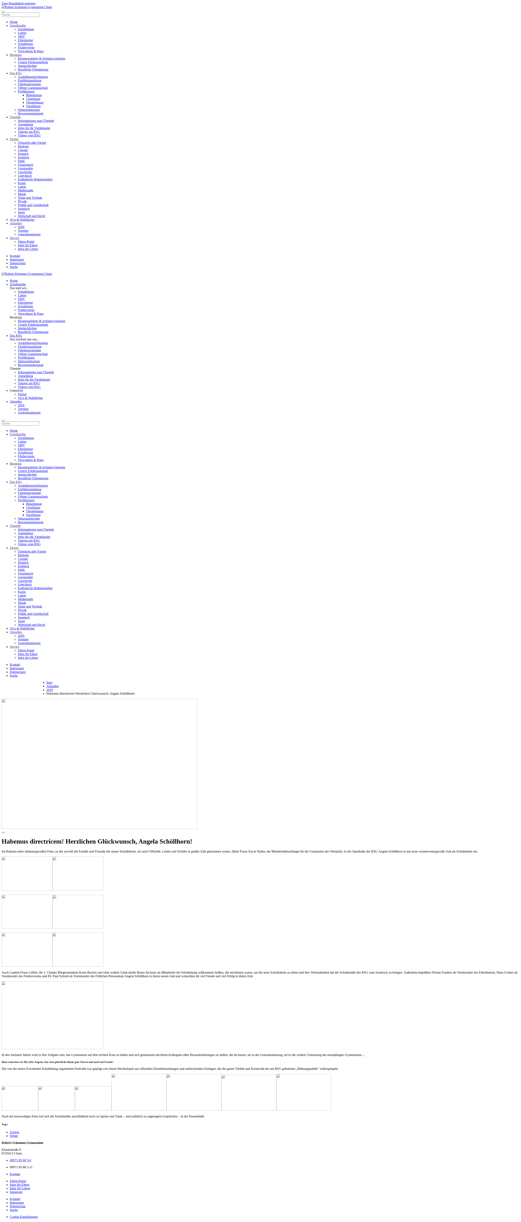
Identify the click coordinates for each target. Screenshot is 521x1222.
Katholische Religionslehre (35, 179)
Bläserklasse (34, 95)
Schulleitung (26, 29)
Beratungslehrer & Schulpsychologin (41, 58)
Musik (22, 194)
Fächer (14, 139)
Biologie (23, 146)
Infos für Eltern (27, 245)
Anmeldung (25, 124)
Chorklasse (33, 99)
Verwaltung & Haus (31, 51)
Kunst (22, 183)
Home (14, 22)
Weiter (14, 1136)
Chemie (23, 150)
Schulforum (25, 44)
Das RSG (16, 73)
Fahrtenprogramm (29, 84)
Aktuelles (16, 223)
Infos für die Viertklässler (34, 128)
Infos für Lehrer (28, 249)
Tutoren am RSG (29, 131)
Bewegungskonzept (30, 113)
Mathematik (25, 190)
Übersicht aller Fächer (32, 142)
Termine (23, 230)
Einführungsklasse (30, 80)
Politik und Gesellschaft (33, 205)
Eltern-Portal (26, 241)
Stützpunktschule (29, 109)
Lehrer (22, 33)
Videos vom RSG (29, 135)
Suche (14, 267)
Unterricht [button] (16, 390)
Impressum (17, 259)
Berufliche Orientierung (33, 69)
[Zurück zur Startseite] (27, 7)
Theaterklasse (35, 102)
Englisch (23, 157)
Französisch (25, 164)
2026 (21, 227)
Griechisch (25, 175)
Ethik (21, 161)
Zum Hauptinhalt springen (18, 3)
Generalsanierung (29, 234)
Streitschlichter (27, 66)
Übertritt (15, 117)
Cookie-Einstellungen (24, 1217)
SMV (21, 36)
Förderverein (26, 47)
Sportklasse (33, 106)
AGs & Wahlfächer (22, 219)
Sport (21, 212)
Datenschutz (18, 263)
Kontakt (15, 256)
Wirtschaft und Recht (31, 216)
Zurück (14, 1132)
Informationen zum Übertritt (36, 120)
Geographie (25, 168)
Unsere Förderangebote (33, 62)
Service (14, 238)
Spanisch (24, 208)
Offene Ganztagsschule (33, 88)
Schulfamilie (18, 25)
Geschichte (25, 172)
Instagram (16, 1192)
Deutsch (23, 153)
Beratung (16, 55)
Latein (22, 186)
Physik (22, 201)
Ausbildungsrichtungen (33, 77)
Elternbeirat (25, 40)
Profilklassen (26, 91)
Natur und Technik (30, 197)
